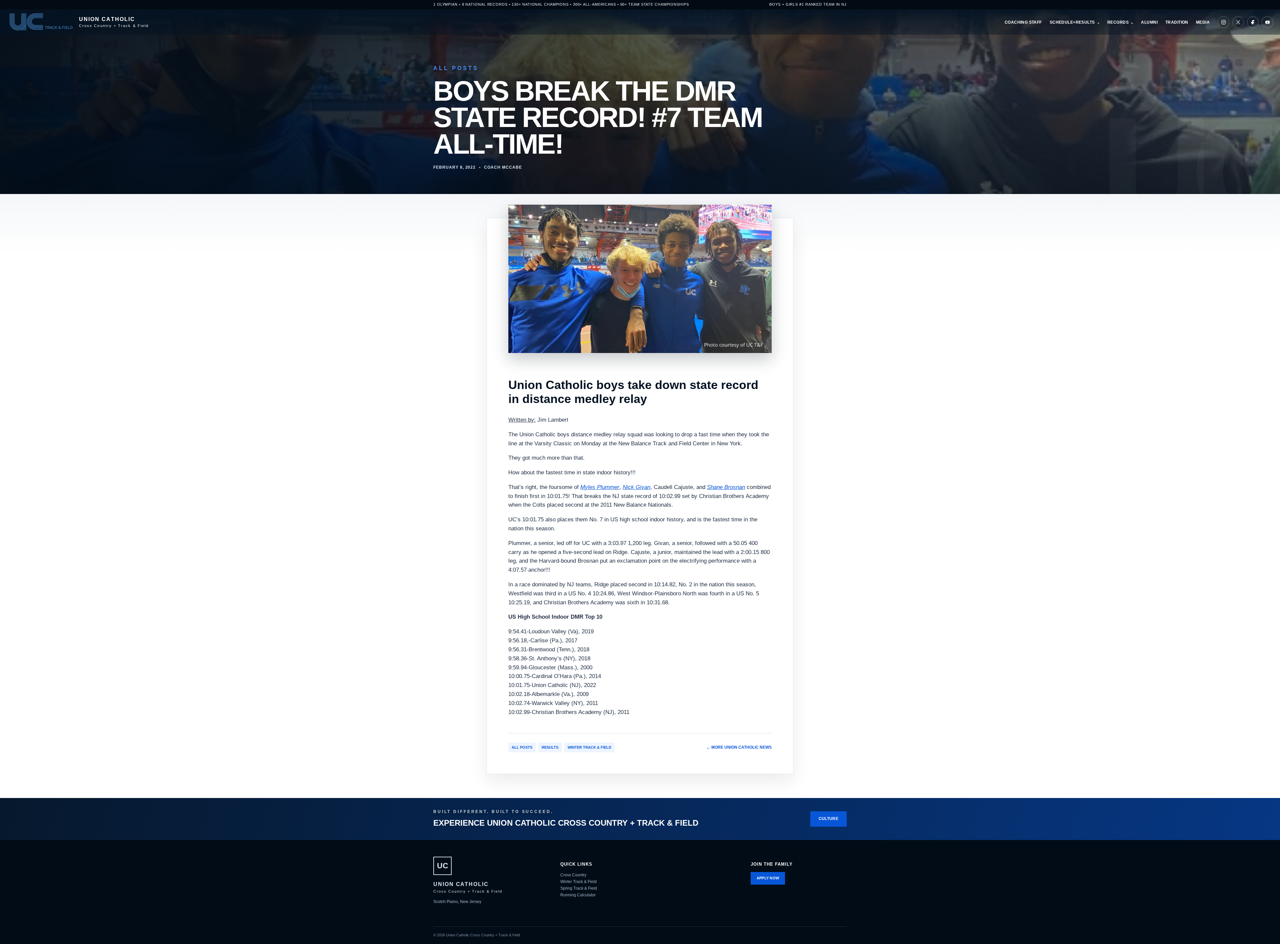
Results (550, 747)
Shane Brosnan (726, 487)
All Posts (522, 747)
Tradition (1176, 22)
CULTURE (828, 818)
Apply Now (768, 878)
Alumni (1149, 22)
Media (1203, 22)
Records (1118, 22)
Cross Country (573, 875)
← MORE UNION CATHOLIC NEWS (739, 747)
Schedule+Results (1072, 22)
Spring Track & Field (578, 888)
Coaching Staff (1023, 22)
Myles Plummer (599, 487)
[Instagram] (1223, 22)
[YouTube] (1267, 22)
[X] (1238, 22)
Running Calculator (578, 895)
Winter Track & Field (589, 747)
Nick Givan (636, 487)
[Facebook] (1253, 22)
